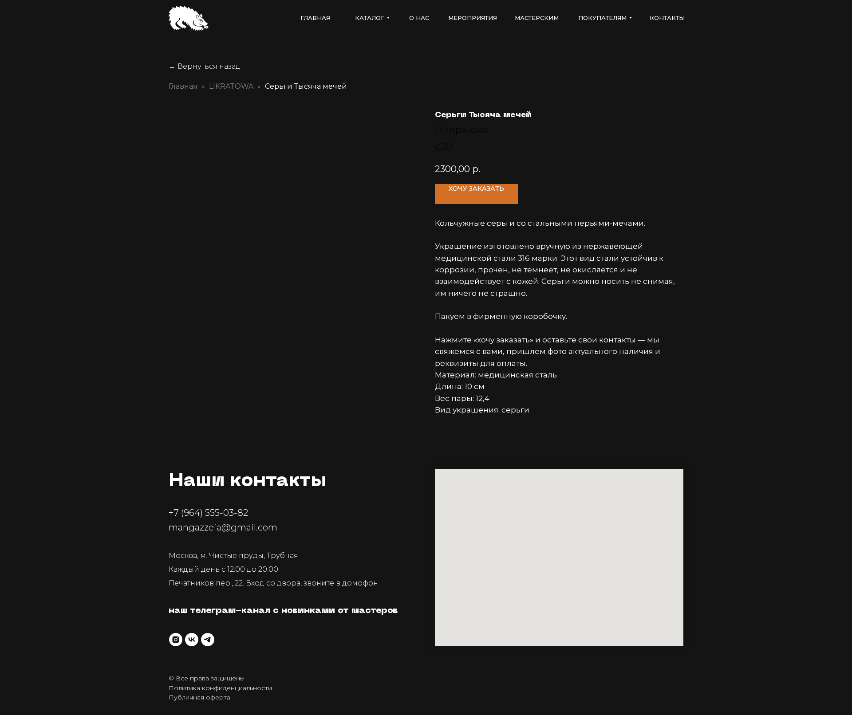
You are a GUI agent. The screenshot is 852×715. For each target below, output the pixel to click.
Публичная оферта (199, 697)
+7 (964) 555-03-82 (208, 512)
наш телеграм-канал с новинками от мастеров (283, 610)
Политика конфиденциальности (220, 688)
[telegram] (207, 639)
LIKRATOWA (231, 86)
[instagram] (175, 639)
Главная (183, 86)
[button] (476, 194)
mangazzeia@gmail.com (223, 527)
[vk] (191, 639)
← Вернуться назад (205, 66)
